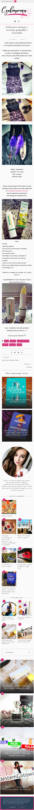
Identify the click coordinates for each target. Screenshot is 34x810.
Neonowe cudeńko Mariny (10, 360)
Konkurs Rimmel (7, 516)
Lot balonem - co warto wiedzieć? (7, 565)
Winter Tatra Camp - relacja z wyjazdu (24, 536)
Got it (22, 807)
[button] (8, 20)
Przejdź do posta (17, 438)
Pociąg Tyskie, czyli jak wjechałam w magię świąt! (25, 566)
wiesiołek (12, 344)
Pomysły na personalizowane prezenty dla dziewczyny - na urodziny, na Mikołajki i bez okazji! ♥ (9, 540)
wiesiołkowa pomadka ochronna (18, 191)
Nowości (29, 367)
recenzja (5, 344)
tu (25, 330)
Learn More (12, 807)
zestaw (19, 344)
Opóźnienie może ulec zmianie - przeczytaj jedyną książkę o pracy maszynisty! (9, 590)
